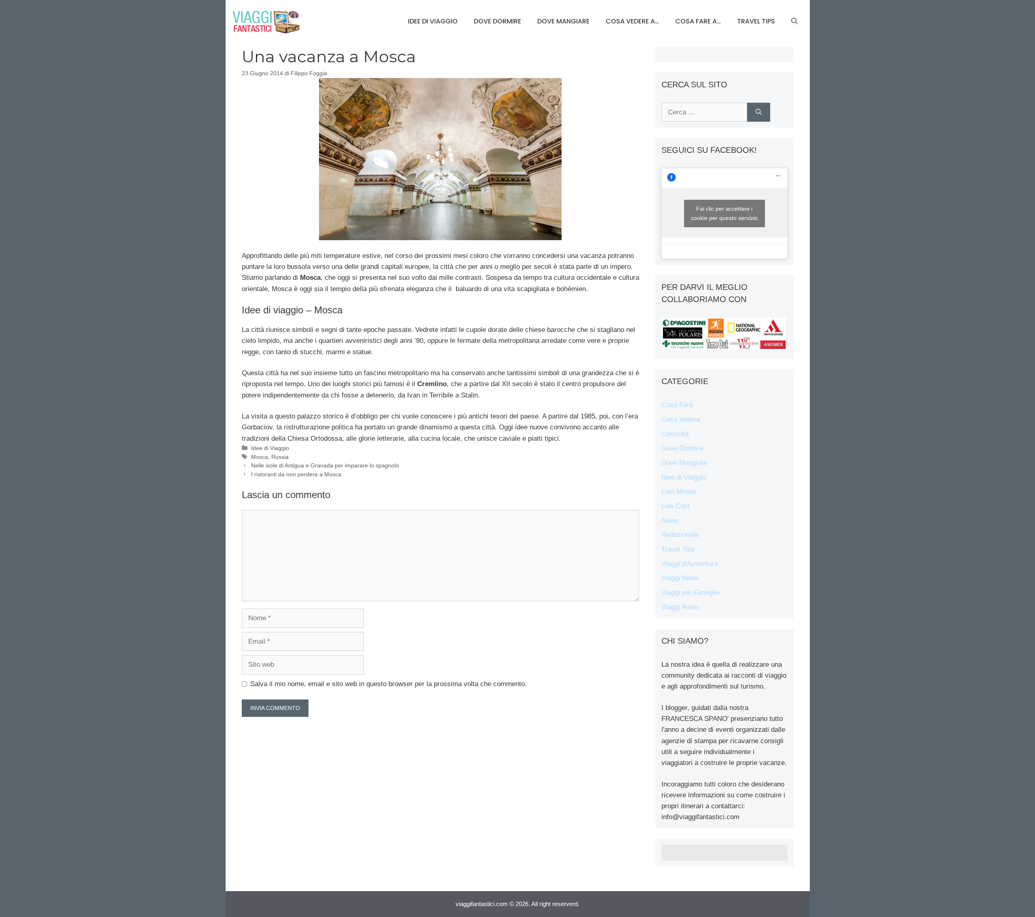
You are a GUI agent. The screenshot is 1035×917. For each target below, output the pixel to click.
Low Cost (675, 506)
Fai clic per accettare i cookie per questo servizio (724, 213)
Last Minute (679, 491)
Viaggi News (680, 578)
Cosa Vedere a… (632, 21)
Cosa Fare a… (698, 21)
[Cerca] (758, 112)
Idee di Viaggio (433, 21)
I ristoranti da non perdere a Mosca (296, 474)
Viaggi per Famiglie (690, 592)
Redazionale (680, 535)
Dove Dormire (497, 21)
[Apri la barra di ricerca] (794, 21)
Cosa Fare (677, 405)
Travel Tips (756, 21)
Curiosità (675, 434)
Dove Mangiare (563, 21)
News (669, 520)
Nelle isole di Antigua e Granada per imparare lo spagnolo (325, 465)
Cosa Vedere (680, 419)
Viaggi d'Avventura (689, 564)
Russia (280, 457)
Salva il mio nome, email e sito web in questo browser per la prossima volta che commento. (388, 684)
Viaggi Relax (680, 607)
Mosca (259, 457)
